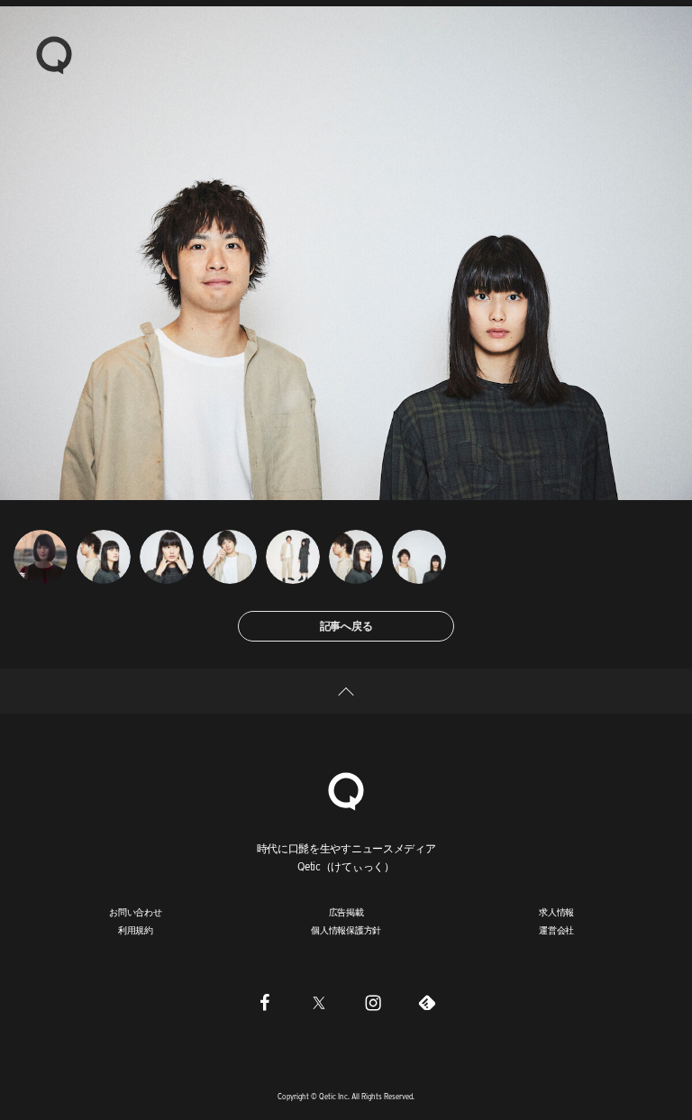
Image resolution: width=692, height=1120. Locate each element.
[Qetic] (54, 54)
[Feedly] (427, 1003)
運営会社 (556, 929)
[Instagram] (373, 1003)
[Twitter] (319, 1003)
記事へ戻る (346, 626)
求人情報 (556, 911)
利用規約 (135, 929)
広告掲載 (346, 911)
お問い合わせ (135, 911)
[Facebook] (265, 1003)
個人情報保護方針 (346, 929)
